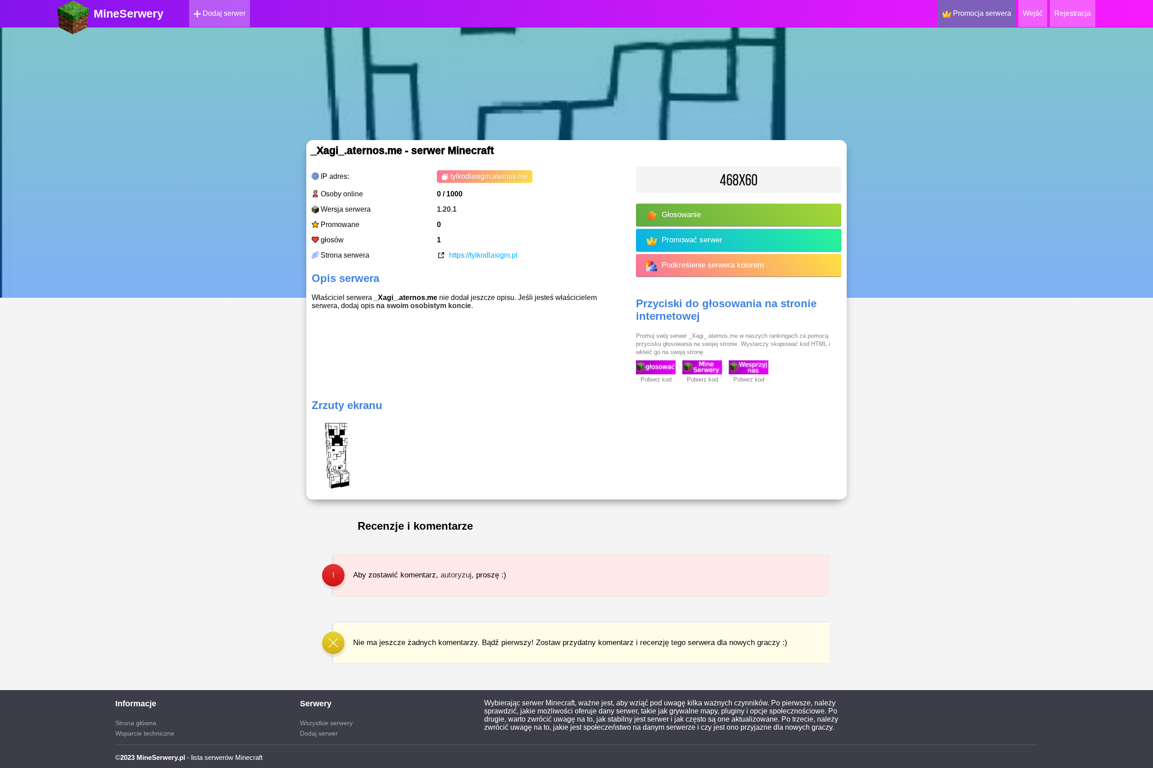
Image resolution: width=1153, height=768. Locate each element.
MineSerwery (128, 13)
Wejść (1033, 13)
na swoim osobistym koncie (423, 305)
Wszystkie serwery (326, 723)
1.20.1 (447, 209)
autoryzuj (456, 575)
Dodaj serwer (223, 13)
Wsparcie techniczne (144, 733)
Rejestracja (1072, 13)
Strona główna (135, 723)
